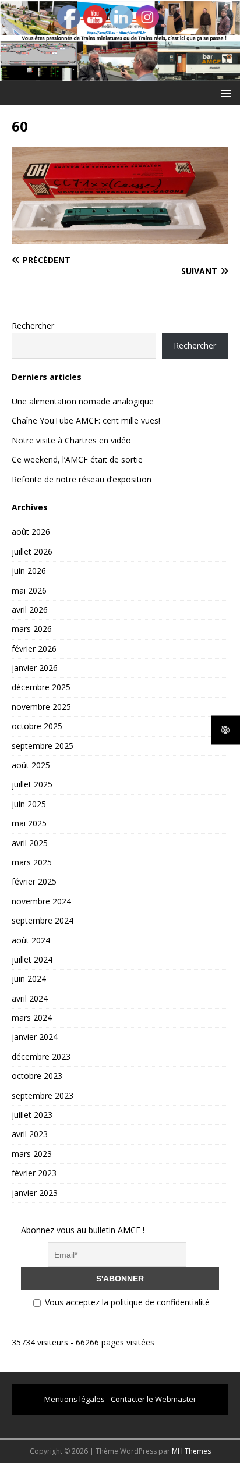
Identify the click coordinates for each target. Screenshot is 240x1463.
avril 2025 (30, 842)
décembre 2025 (41, 687)
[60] (120, 237)
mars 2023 (32, 1153)
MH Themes (191, 1451)
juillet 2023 (32, 1114)
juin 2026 (29, 570)
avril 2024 (30, 998)
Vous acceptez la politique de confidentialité (126, 1302)
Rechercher (33, 325)
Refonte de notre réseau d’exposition (81, 479)
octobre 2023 (37, 1075)
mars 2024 (32, 1017)
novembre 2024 (41, 901)
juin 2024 (29, 978)
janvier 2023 (35, 1192)
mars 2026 (32, 628)
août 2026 (31, 531)
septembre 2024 (42, 920)
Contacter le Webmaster (153, 1399)
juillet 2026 (32, 551)
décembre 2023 (41, 1056)
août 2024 (31, 940)
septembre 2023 (42, 1095)
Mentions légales (74, 1399)
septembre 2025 (42, 745)
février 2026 (34, 648)
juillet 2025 (32, 784)
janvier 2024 (35, 1036)
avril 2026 (30, 609)
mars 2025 (32, 862)
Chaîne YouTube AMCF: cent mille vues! (86, 420)
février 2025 (34, 881)
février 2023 (34, 1172)
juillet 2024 (32, 959)
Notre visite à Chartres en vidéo (71, 440)
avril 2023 (30, 1133)
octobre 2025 (37, 726)
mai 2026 (29, 590)
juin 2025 (29, 803)
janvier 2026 (35, 667)
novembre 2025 (41, 706)
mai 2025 (29, 823)
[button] (224, 92)
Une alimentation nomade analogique (83, 401)
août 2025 (31, 764)
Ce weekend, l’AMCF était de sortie (77, 459)
